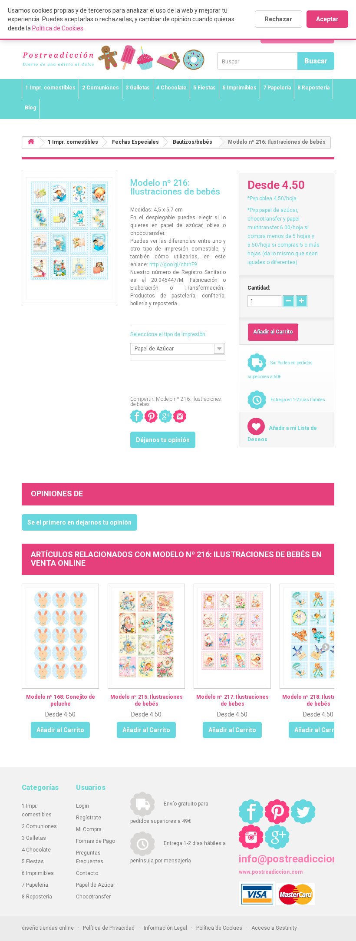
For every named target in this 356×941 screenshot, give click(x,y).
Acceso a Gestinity (274, 928)
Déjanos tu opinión (163, 439)
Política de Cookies (57, 28)
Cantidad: (258, 288)
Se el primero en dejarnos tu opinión (79, 522)
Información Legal (165, 928)
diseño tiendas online (48, 928)
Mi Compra (89, 829)
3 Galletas (137, 88)
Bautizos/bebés (192, 142)
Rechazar (278, 19)
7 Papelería (277, 88)
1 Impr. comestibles (50, 88)
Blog (30, 108)
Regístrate (88, 818)
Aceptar (327, 19)
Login (82, 806)
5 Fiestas (204, 88)
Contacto (87, 873)
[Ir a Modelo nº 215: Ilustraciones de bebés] (146, 636)
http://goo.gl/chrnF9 (173, 264)
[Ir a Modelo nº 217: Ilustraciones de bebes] (232, 636)
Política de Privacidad (109, 928)
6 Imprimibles (239, 88)
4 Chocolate (171, 88)
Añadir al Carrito (60, 729)
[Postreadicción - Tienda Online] (152, 66)
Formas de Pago (95, 841)
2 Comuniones (100, 88)
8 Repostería (313, 88)
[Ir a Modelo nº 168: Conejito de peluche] (60, 636)
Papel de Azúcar (95, 885)
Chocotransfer (93, 897)
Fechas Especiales (135, 142)
